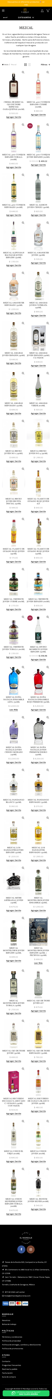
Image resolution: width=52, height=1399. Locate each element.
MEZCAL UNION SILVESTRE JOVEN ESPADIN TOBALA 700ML (13, 1203)
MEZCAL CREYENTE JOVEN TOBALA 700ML (13, 648)
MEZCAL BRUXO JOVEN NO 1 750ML (13, 452)
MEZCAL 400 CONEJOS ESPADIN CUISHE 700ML (38, 104)
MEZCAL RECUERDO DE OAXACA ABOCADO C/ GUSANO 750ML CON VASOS (13, 1102)
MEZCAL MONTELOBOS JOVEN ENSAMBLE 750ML (38, 900)
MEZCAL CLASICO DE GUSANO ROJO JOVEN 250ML (14, 551)
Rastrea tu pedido (9, 1369)
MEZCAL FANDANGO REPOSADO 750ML (38, 801)
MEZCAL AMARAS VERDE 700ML (38, 404)
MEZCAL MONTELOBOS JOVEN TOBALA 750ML (14, 1003)
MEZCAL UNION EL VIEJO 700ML (13, 1152)
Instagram (31, 1249)
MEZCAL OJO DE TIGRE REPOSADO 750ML (38, 1052)
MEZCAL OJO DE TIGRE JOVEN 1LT (38, 1002)
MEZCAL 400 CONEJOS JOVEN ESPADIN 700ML (38, 156)
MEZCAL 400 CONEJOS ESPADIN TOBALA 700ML (13, 157)
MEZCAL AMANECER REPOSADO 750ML (13, 304)
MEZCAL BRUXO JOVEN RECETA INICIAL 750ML (13, 501)
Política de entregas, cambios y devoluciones (21, 1345)
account (42, 11)
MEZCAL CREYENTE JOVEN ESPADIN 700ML (38, 600)
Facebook (21, 1249)
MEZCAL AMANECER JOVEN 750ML (38, 254)
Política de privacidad (11, 1341)
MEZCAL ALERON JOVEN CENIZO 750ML (38, 206)
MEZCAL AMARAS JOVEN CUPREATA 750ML (38, 305)
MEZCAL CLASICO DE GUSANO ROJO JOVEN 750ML (38, 551)
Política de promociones (12, 1348)
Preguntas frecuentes (11, 1365)
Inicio (6, 65)
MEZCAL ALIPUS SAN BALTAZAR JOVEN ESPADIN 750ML (13, 255)
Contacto (6, 1361)
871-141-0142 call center (15, 1292)
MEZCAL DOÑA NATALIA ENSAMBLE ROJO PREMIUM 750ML (38, 699)
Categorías (24, 17)
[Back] (5, 17)
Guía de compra (9, 1377)
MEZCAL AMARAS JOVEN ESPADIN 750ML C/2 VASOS (38, 355)
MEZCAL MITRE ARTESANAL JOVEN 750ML (13, 900)
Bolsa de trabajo (9, 1324)
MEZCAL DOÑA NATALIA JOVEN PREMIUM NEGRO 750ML (38, 751)
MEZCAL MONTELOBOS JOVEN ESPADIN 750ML (14, 950)
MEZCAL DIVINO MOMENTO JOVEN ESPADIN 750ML (38, 649)
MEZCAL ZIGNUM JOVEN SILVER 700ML (38, 1200)
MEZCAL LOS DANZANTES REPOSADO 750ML (38, 850)
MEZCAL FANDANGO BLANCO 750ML (13, 801)
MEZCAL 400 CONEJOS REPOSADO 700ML (13, 206)
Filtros (44, 64)
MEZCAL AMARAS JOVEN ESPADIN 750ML (13, 354)
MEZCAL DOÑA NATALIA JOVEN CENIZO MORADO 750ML (14, 751)
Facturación (7, 1373)
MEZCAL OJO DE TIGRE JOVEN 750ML (13, 1052)
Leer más (13, 710)
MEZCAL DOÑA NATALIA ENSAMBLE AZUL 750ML (13, 699)
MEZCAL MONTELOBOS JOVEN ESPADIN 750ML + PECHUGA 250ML (38, 952)
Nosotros (6, 1320)
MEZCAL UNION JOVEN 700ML (38, 1152)
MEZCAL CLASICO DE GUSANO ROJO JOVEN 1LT (38, 501)
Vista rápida (23, 72)
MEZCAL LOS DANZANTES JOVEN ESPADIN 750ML (14, 850)
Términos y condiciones (12, 1337)
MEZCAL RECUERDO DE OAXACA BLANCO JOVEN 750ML (38, 1101)
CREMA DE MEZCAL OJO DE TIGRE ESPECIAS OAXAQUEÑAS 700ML (14, 106)
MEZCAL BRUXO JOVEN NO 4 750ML (38, 452)
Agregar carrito (13, 117)
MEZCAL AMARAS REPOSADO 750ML (14, 404)
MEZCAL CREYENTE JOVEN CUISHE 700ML (14, 600)
